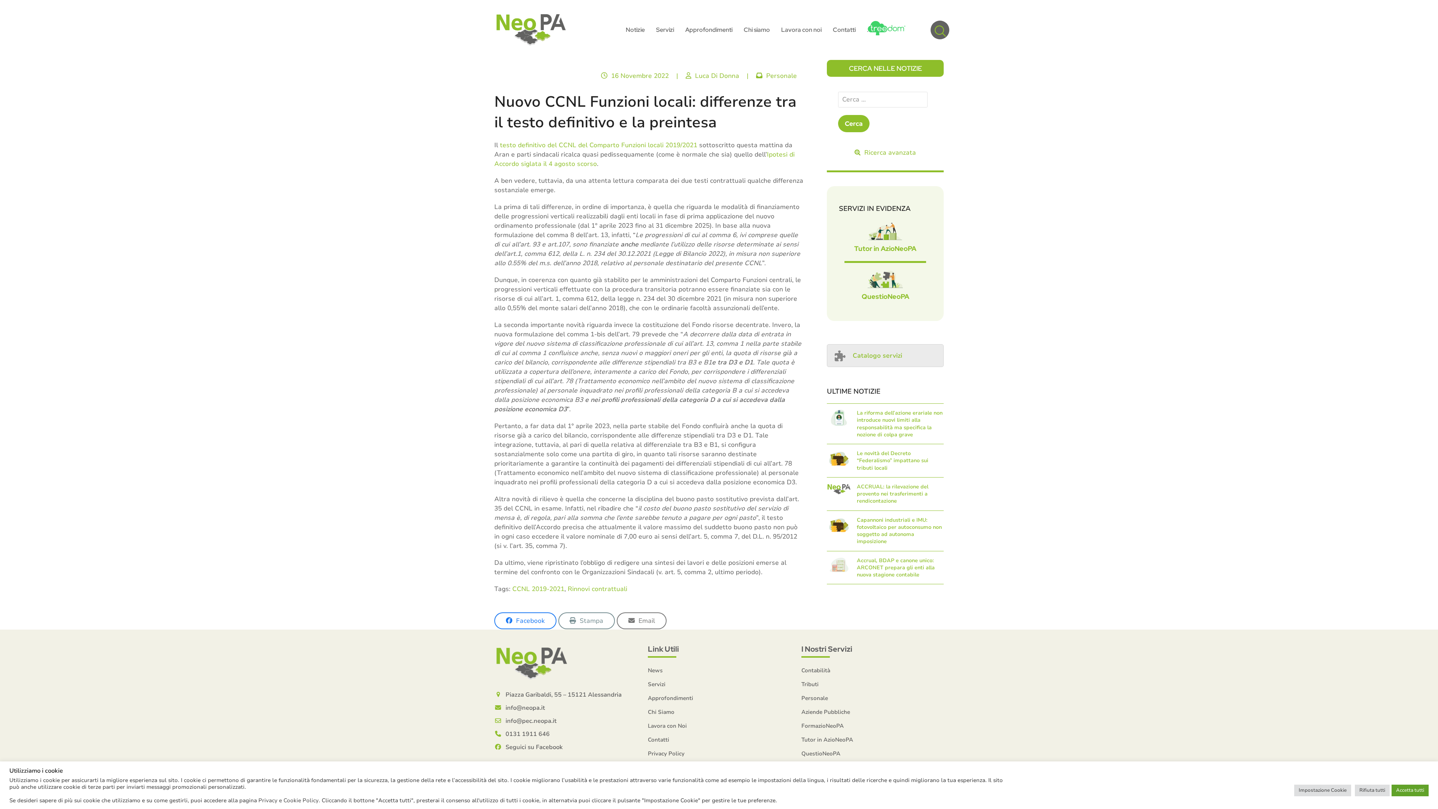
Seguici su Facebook (534, 747)
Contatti (658, 739)
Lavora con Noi (667, 726)
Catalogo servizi (877, 355)
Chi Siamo (661, 712)
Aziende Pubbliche (825, 712)
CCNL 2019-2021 (538, 589)
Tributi (810, 684)
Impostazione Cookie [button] (1323, 790)
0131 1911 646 (528, 734)
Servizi (656, 684)
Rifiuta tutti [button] (1372, 790)
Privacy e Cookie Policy (288, 800)
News (655, 670)
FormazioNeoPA (822, 726)
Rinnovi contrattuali (597, 589)
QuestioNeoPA (885, 296)
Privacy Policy (666, 753)
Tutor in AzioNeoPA (885, 248)
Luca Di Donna (717, 76)
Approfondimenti (670, 698)
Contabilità (815, 670)
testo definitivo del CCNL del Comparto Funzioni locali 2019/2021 (598, 145)
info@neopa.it (525, 708)
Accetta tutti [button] (1410, 790)
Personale (781, 76)
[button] (940, 30)
